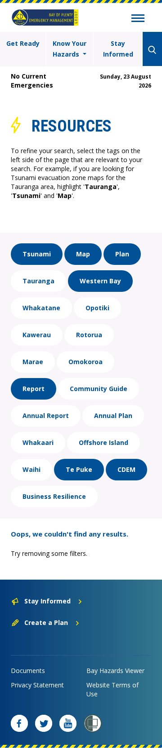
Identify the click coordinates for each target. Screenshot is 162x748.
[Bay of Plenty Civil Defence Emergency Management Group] (45, 17)
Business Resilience (54, 496)
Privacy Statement (37, 685)
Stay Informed (118, 48)
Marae (32, 361)
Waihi (31, 469)
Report (33, 388)
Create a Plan (46, 622)
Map (83, 254)
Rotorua (89, 334)
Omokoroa (85, 361)
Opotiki (97, 308)
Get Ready (23, 43)
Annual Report (45, 415)
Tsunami (36, 254)
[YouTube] (67, 723)
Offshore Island (103, 442)
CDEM (126, 469)
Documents (28, 670)
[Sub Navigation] (138, 19)
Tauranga (38, 281)
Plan (122, 254)
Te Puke (79, 469)
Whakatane (41, 308)
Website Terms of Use (112, 689)
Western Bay (100, 281)
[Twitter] (43, 723)
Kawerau (36, 334)
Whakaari (38, 442)
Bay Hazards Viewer (115, 670)
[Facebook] (19, 723)
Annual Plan (113, 415)
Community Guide (98, 388)
